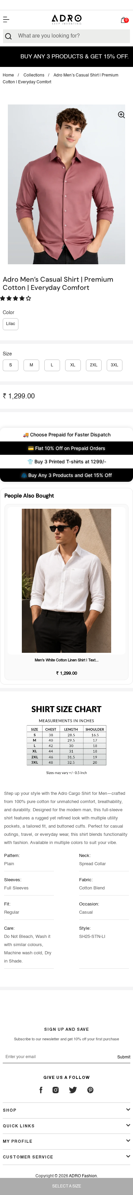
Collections (34, 75)
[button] (123, 21)
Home (8, 75)
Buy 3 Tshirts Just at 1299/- (66, 4)
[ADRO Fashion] (66, 20)
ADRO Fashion (83, 1176)
